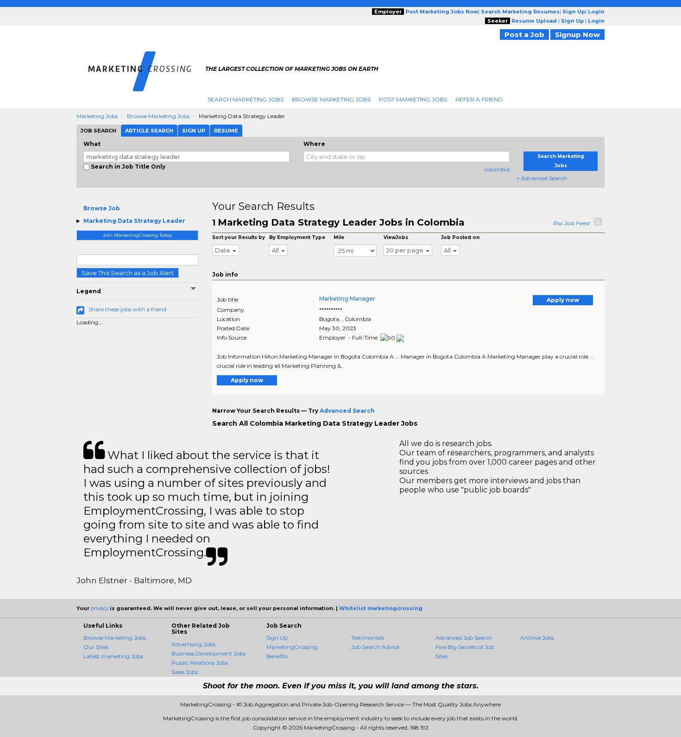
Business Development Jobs (208, 653)
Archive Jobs (537, 637)
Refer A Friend (479, 99)
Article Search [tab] (149, 130)
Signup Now (577, 34)
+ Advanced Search (542, 178)
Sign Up (277, 637)
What (92, 143)
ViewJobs (396, 237)
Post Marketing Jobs (413, 99)
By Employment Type (297, 237)
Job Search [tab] (98, 130)
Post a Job (524, 34)
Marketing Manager (347, 298)
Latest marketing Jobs (113, 656)
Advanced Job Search (463, 637)
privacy (99, 608)
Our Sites (95, 646)
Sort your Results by (238, 237)
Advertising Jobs (193, 644)
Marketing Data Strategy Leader (134, 220)
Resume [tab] (226, 130)
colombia (497, 169)
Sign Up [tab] (193, 130)
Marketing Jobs (97, 116)
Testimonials (367, 637)
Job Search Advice (375, 646)
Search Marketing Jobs (246, 99)
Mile (339, 237)
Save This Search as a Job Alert (128, 273)
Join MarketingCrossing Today (137, 235)
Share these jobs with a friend (127, 309)
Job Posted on (460, 237)
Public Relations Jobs (199, 662)
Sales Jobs (184, 671)
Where (314, 143)
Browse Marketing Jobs (331, 99)
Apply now (563, 299)
